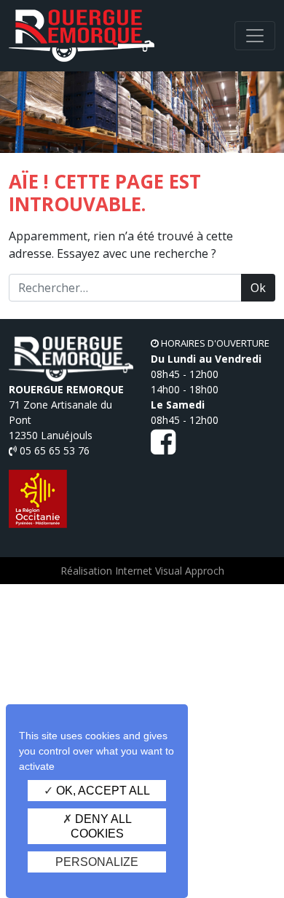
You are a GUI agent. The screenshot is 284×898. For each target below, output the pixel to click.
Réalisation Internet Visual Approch (142, 571)
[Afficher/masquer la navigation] (254, 35)
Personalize (96, 862)
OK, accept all (101, 790)
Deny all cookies (101, 826)
